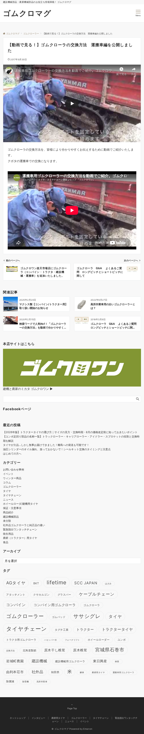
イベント (8, 473)
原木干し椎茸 (54, 650)
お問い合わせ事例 (13, 469)
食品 (5, 542)
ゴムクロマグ (27, 13)
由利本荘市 (15, 672)
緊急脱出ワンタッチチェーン (20, 529)
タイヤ (7, 490)
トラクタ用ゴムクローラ (21, 639)
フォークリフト (72, 640)
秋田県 (55, 672)
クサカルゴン (41, 594)
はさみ (108, 583)
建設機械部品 (11, 516)
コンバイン (16, 605)
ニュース (8, 499)
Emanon (87, 729)
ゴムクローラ (91, 605)
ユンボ (122, 639)
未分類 (7, 520)
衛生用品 (8, 533)
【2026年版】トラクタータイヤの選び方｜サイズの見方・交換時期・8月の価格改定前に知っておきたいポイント (70, 432)
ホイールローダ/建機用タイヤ (20, 503)
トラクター (85, 629)
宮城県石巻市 (109, 649)
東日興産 (100, 661)
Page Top (72, 708)
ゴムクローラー (12, 486)
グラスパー (64, 594)
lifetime (56, 582)
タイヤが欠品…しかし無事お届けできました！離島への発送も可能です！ (46, 444)
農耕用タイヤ (98, 672)
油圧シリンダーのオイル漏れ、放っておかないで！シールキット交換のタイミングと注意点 (57, 449)
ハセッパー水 (50, 640)
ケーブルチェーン (96, 594)
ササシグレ (86, 616)
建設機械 (39, 661)
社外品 (37, 672)
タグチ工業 (61, 629)
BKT (36, 583)
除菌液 (10, 681)
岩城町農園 (15, 661)
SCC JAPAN (85, 583)
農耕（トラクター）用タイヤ (20, 537)
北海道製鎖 (29, 650)
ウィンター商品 (12, 478)
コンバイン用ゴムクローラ (55, 605)
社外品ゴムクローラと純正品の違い (24, 525)
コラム (7, 482)
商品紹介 (8, 512)
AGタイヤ (16, 582)
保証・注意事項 (12, 508)
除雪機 (25, 681)
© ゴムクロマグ (60, 729)
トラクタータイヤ (117, 629)
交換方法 (10, 650)
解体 (82, 672)
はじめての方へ (12, 453)
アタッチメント (15, 594)
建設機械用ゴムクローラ (70, 661)
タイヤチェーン (12, 495)
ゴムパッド (59, 616)
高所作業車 (42, 681)
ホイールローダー (99, 639)
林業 (117, 661)
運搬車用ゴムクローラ (123, 672)
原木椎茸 (80, 650)
